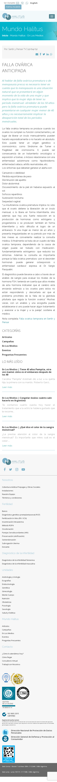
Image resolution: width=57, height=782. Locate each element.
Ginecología (7, 591)
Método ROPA (8, 525)
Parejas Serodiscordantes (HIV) (15, 532)
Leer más (7, 387)
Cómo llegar (7, 657)
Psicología (6, 605)
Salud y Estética (8, 613)
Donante (5, 547)
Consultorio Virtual (10, 661)
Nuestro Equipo (8, 494)
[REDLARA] (17, 677)
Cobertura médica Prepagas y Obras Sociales (21, 487)
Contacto (7, 646)
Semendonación (9, 539)
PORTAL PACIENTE (13, 7)
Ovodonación (7, 529)
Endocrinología (8, 584)
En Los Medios (35, 35)
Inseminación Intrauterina (13, 522)
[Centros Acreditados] (6, 677)
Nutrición (6, 598)
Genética (6, 587)
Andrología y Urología (11, 577)
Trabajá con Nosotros (11, 664)
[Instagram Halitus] (17, 469)
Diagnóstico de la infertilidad (18, 553)
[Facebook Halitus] (4, 469)
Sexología (6, 609)
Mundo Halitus (17, 35)
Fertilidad (7, 504)
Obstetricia (6, 602)
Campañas (8, 341)
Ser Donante (9, 3)
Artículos (7, 337)
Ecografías (6, 580)
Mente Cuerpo (8, 595)
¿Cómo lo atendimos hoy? (13, 653)
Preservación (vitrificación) (13, 536)
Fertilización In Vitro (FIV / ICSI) (14, 518)
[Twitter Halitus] (10, 469)
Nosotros (7, 480)
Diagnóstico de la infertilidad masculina (18, 563)
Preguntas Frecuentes (14, 354)
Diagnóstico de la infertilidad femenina (18, 560)
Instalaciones (7, 490)
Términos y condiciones (12, 498)
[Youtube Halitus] (23, 469)
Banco (4, 511)
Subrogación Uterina (10, 543)
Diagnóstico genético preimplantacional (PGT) (21, 514)
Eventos (6, 350)
